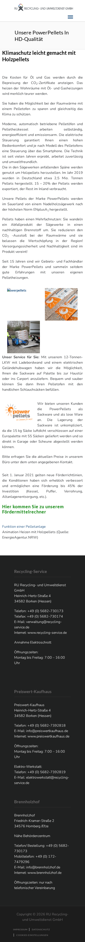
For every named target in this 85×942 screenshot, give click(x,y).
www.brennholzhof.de (44, 872)
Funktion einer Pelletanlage (24, 526)
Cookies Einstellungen (32, 935)
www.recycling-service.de (47, 632)
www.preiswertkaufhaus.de (48, 736)
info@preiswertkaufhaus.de (47, 731)
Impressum (20, 929)
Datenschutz (41, 929)
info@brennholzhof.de (43, 867)
